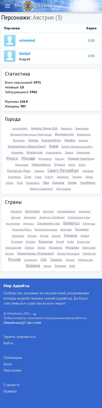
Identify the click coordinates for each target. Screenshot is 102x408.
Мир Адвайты (16, 285)
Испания (17, 241)
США (43, 259)
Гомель (33, 140)
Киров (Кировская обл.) (77, 146)
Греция (32, 235)
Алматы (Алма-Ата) (44, 128)
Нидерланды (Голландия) (35, 253)
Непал (9, 253)
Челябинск (87, 182)
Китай (60, 241)
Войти (8, 343)
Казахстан (46, 241)
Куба (70, 241)
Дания (56, 235)
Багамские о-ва (48, 223)
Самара (39, 171)
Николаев (21, 164)
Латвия (29, 247)
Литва (41, 247)
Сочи (27, 176)
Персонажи (12, 370)
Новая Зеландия (68, 253)
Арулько (28, 223)
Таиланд (56, 259)
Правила (10, 391)
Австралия (32, 211)
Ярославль (63, 188)
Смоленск (14, 176)
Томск (9, 182)
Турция (69, 259)
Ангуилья (30, 217)
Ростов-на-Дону (19, 170)
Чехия (47, 266)
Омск (71, 164)
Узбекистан (85, 259)
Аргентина (13, 223)
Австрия (48, 211)
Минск (12, 158)
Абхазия (16, 211)
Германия (81, 229)
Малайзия (55, 247)
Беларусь (71, 223)
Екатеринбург (51, 140)
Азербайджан (66, 211)
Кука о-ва (83, 241)
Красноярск (54, 152)
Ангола (16, 217)
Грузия (44, 235)
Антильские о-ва (79, 217)
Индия (85, 235)
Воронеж (19, 140)
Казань (83, 140)
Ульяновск (33, 182)
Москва (28, 158)
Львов (69, 152)
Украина (33, 265)
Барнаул (66, 128)
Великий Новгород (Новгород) (31, 134)
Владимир (84, 134)
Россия (14, 259)
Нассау (60, 158)
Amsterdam (20, 128)
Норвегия (89, 253)
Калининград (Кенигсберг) (27, 146)
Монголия (88, 247)
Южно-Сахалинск (41, 188)
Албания (84, 211)
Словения (30, 259)
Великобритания (46, 229)
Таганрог (63, 176)
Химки (72, 182)
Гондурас (18, 235)
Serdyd (24, 53)
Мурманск (45, 158)
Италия (30, 241)
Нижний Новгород (81, 158)
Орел (82, 164)
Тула (20, 182)
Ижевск (70, 140)
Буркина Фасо (22, 229)
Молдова (72, 247)
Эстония (60, 266)
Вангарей (82, 128)
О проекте (12, 384)
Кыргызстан (13, 247)
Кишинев (17, 152)
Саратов (87, 171)
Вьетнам (66, 229)
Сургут (49, 176)
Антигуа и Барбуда (52, 217)
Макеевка (83, 152)
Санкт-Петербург (63, 170)
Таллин (77, 176)
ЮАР (72, 266)
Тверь (89, 176)
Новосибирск (41, 164)
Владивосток (64, 134)
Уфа (46, 182)
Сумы (38, 176)
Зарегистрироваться (20, 336)
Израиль (70, 235)
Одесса (59, 164)
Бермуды (89, 223)
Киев (53, 146)
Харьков (58, 182)
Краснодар (35, 152)
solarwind (27, 40)
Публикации (13, 357)
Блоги (8, 364)
